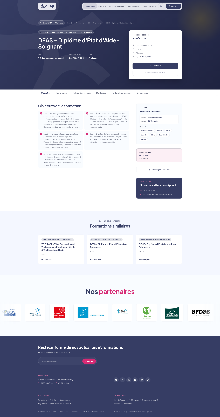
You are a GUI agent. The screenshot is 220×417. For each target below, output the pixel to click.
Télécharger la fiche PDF (161, 169)
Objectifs (45, 93)
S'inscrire (89, 361)
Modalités (101, 93)
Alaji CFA (102, 6)
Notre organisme (116, 6)
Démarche (135, 400)
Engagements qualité (150, 400)
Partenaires (127, 403)
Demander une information (155, 73)
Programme (61, 93)
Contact (174, 6)
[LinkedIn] (135, 379)
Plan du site (64, 411)
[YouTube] (141, 379)
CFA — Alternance (94, 23)
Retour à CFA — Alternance (53, 23)
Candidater (154, 65)
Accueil (69, 23)
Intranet (117, 403)
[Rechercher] (161, 6)
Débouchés (142, 93)
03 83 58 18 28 (46, 383)
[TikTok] (147, 379)
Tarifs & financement (121, 93)
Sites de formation (121, 400)
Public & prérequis (82, 93)
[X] (122, 379)
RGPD (55, 411)
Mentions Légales (44, 411)
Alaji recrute (133, 6)
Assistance (74, 411)
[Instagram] (128, 379)
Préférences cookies (97, 411)
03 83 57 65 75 (64, 383)
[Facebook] (116, 379)
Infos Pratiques (149, 6)
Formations (90, 6)
